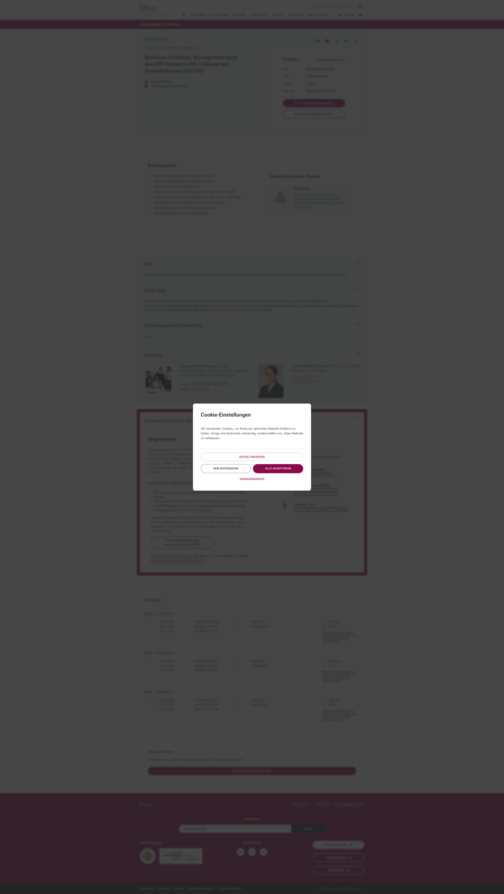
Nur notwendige (226, 468)
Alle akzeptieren (278, 468)
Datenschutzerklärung (252, 478)
